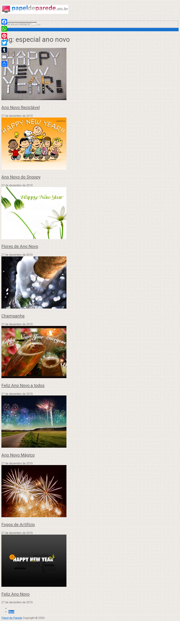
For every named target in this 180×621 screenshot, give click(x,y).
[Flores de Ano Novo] (90, 213)
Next (11, 611)
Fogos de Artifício (18, 524)
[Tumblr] (4, 49)
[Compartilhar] (4, 63)
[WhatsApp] (4, 28)
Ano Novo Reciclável (20, 107)
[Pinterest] (4, 35)
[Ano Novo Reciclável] (90, 74)
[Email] (4, 56)
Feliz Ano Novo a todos (22, 385)
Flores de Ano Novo (19, 246)
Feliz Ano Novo (15, 594)
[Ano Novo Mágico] (90, 422)
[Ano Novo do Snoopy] (90, 143)
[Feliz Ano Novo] (90, 561)
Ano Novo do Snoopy (20, 177)
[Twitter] (4, 42)
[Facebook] (4, 21)
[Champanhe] (90, 282)
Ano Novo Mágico (18, 455)
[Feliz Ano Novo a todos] (90, 352)
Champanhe (13, 315)
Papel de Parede (11, 618)
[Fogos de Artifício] (90, 491)
